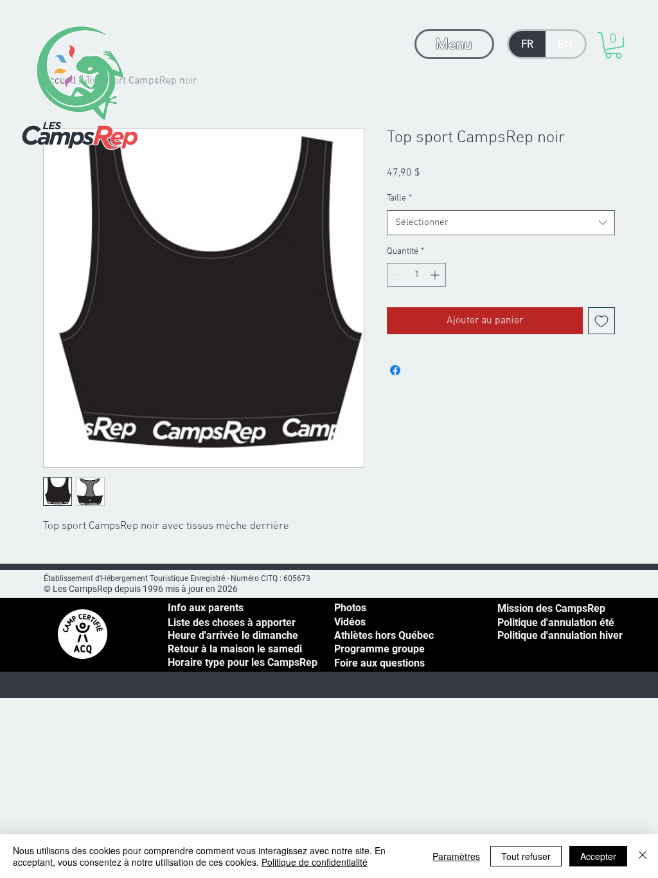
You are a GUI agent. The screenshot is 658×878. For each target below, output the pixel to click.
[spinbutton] (416, 275)
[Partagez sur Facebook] (395, 370)
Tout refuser (526, 856)
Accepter (598, 856)
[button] (613, 45)
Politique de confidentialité (315, 862)
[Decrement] (397, 275)
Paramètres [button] (456, 856)
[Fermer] (642, 856)
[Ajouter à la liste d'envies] (601, 320)
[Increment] (436, 275)
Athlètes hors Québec (384, 635)
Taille (399, 198)
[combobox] (501, 222)
